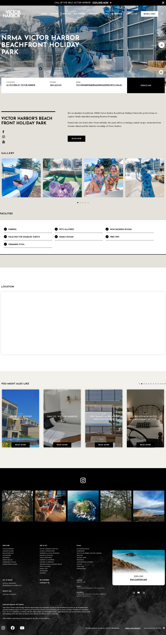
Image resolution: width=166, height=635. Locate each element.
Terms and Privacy (133, 628)
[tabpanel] (20, 420)
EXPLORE (6, 545)
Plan (4, 31)
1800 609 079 (55, 85)
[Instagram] (3, 628)
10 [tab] (160, 383)
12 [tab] (165, 383)
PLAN (79, 545)
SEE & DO (43, 545)
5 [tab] (148, 383)
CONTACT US (44, 583)
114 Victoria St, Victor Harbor (20, 85)
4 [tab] (146, 383)
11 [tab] (162, 383)
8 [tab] (155, 383)
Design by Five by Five (153, 628)
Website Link (146, 85)
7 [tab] (153, 383)
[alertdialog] (83, 3)
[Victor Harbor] (12, 17)
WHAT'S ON (7, 591)
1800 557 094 (81, 582)
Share (154, 46)
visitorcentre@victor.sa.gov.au (91, 588)
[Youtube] (22, 628)
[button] (54, 14)
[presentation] (133, 592)
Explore (138, 577)
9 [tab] (158, 383)
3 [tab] (144, 383)
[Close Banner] (163, 2)
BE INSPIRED (44, 580)
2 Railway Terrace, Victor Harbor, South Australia (91, 595)
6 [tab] (151, 383)
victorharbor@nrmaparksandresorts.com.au (99, 85)
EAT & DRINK (7, 580)
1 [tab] (139, 383)
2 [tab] (141, 383)
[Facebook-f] (13, 628)
